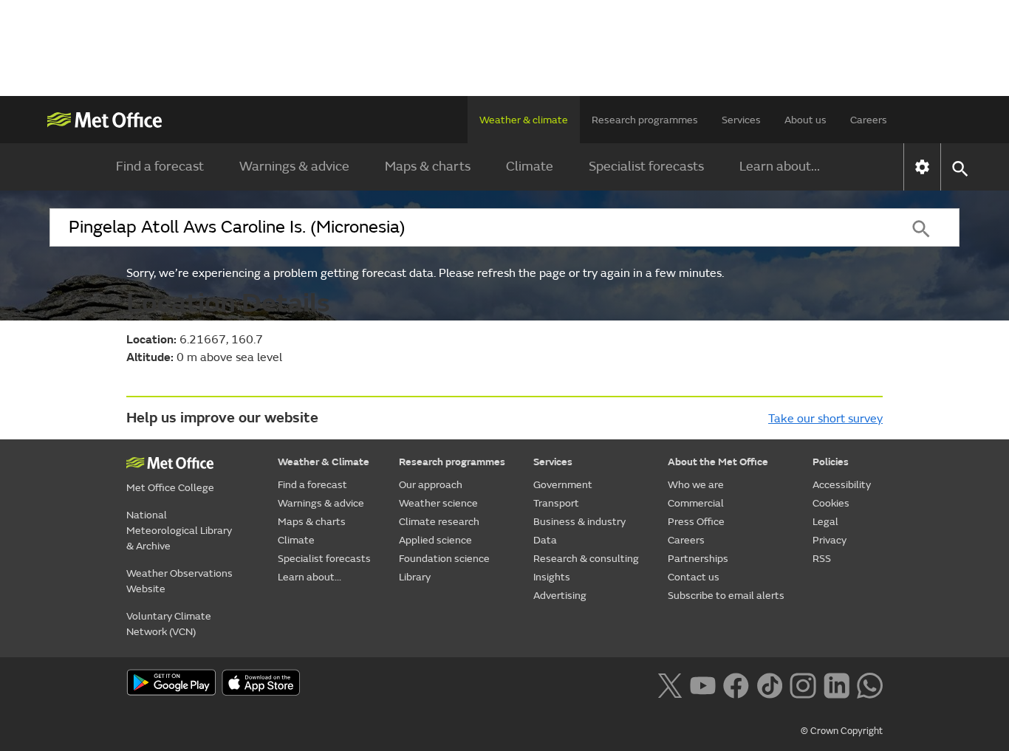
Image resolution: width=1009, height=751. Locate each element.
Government (562, 485)
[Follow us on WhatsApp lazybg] (870, 684)
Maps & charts (428, 166)
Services (741, 120)
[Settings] (922, 167)
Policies (831, 462)
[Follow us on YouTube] (703, 684)
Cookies (831, 503)
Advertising (559, 595)
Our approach (430, 485)
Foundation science (444, 558)
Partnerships (698, 558)
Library (415, 577)
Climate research (439, 521)
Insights (551, 577)
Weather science (438, 503)
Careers (868, 120)
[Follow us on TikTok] (769, 684)
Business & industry (579, 521)
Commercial (696, 503)
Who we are (696, 485)
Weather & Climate (323, 462)
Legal (825, 521)
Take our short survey (825, 418)
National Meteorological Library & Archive (179, 530)
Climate (529, 166)
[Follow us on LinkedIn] (836, 684)
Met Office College (170, 487)
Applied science (435, 540)
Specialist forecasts (646, 166)
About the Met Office (718, 462)
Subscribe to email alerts (726, 595)
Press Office (696, 521)
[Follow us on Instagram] (802, 684)
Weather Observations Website (179, 581)
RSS (822, 558)
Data (545, 540)
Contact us (693, 577)
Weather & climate (523, 120)
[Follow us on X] (670, 684)
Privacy (829, 540)
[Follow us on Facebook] (736, 684)
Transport (556, 503)
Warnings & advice (294, 166)
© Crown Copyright (842, 731)
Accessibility (842, 485)
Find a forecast (160, 166)
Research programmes (645, 120)
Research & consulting (586, 558)
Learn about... (779, 166)
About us (805, 120)
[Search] (921, 227)
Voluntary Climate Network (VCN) (168, 624)
